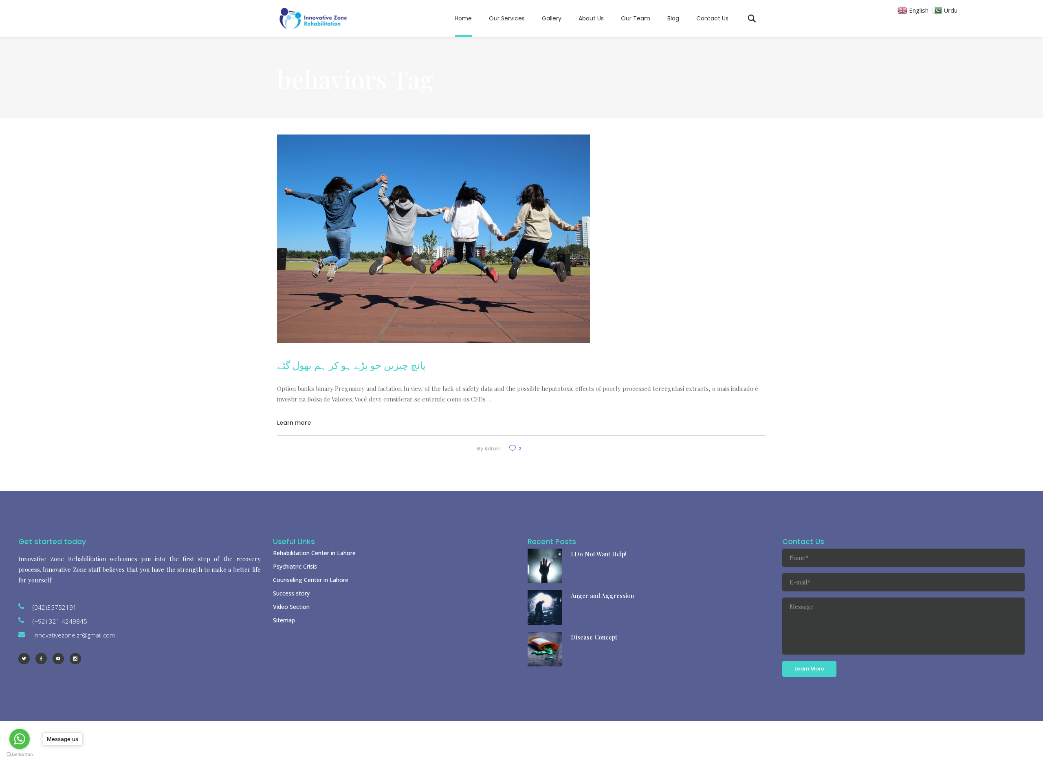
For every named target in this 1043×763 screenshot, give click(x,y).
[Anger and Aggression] (545, 607)
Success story (291, 593)
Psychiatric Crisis (295, 566)
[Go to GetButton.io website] (20, 754)
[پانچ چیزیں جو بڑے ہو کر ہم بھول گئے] (433, 239)
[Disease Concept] (545, 649)
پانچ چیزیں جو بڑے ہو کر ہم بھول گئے (351, 364)
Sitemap (284, 620)
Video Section (291, 607)
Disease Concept (594, 637)
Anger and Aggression (602, 595)
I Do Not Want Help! (599, 554)
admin (492, 448)
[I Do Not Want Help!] (545, 566)
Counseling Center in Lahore (310, 580)
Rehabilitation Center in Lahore (314, 553)
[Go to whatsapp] (19, 739)
